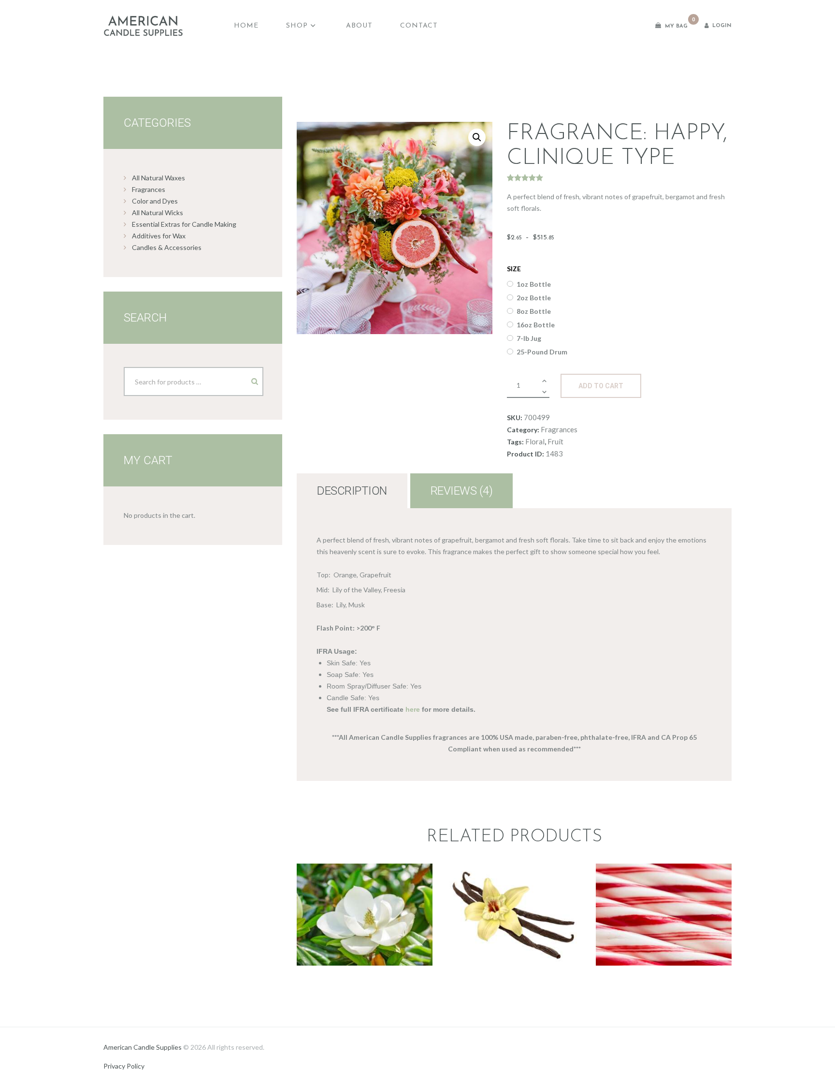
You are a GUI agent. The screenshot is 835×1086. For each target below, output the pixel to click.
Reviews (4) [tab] (462, 491)
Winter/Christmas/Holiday (663, 901)
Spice (514, 907)
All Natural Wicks (157, 212)
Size (514, 268)
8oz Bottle (534, 311)
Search (246, 378)
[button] (477, 137)
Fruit (555, 441)
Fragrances (559, 429)
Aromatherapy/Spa (663, 890)
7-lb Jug (529, 338)
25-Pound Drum (542, 352)
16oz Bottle (536, 325)
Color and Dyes (155, 201)
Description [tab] (352, 491)
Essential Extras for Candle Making (184, 224)
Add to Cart (600, 386)
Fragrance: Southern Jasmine (365, 875)
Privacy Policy (123, 1066)
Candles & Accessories (167, 247)
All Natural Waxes (158, 178)
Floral (535, 441)
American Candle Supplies (142, 1047)
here (412, 709)
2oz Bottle (534, 298)
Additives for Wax (159, 236)
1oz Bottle (534, 284)
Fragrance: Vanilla (514, 863)
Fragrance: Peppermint (664, 869)
